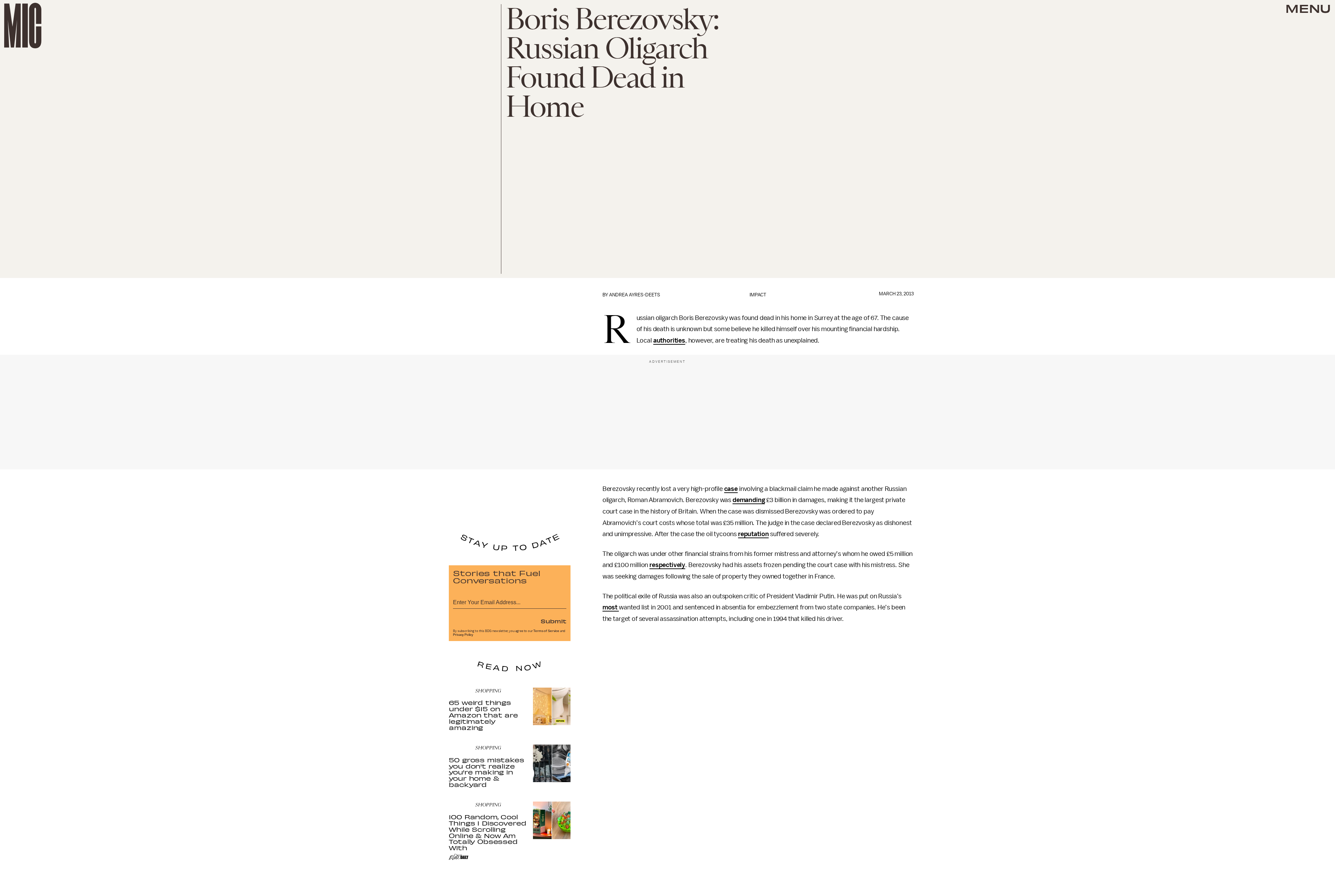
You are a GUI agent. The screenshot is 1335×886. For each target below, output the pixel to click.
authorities (669, 340)
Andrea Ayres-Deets (634, 294)
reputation (753, 534)
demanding (749, 500)
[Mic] (22, 25)
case (731, 488)
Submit (553, 620)
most (610, 607)
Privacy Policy (463, 635)
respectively (667, 564)
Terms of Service (546, 631)
